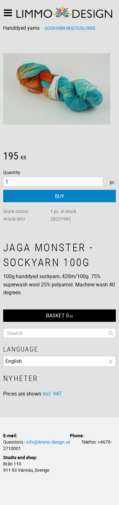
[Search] (111, 333)
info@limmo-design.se (48, 442)
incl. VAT (52, 393)
